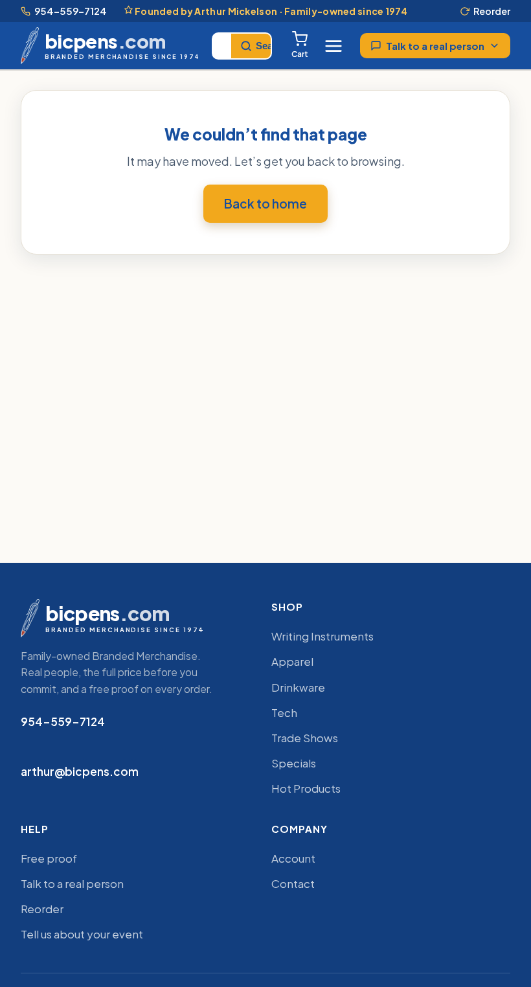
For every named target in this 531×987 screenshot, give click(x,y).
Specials (293, 763)
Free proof (49, 858)
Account (293, 858)
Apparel (292, 661)
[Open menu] (333, 46)
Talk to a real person (435, 46)
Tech (284, 712)
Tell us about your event (82, 934)
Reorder (491, 11)
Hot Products (306, 788)
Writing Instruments (322, 636)
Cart (299, 54)
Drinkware (298, 687)
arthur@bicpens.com (80, 771)
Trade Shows (304, 738)
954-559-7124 (70, 11)
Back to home (265, 203)
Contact (293, 883)
